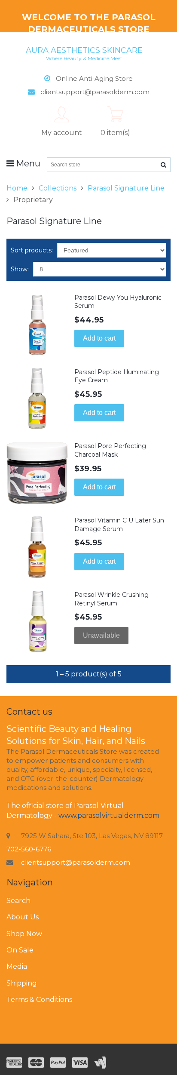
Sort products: (32, 250)
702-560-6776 (28, 849)
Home (16, 188)
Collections (57, 188)
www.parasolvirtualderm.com (108, 815)
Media (16, 966)
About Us (22, 917)
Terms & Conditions (39, 999)
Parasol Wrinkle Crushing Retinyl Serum (111, 599)
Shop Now (24, 934)
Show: (20, 269)
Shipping (21, 983)
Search (18, 901)
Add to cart (99, 338)
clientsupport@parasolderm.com (75, 862)
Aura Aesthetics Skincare (84, 53)
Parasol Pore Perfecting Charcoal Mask (110, 450)
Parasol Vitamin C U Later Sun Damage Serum (119, 524)
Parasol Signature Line (126, 188)
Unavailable (101, 635)
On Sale (20, 950)
